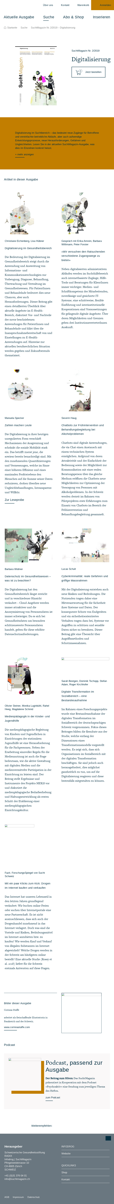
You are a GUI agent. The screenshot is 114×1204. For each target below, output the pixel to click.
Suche (24, 27)
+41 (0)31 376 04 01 (15, 1175)
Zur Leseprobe (14, 499)
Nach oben (108, 1138)
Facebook (56, 1126)
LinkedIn (73, 1126)
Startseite (12, 27)
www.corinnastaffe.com (17, 1027)
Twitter (64, 1126)
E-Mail (81, 1126)
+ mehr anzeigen (24, 154)
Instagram (6, 1184)
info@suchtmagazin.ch (17, 1179)
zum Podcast (53, 1097)
